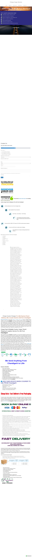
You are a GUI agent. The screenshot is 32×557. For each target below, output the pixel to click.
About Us (10, 5)
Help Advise (20, 5)
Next (2, 177)
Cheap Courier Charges (9, 316)
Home (6, 5)
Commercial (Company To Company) (6, 154)
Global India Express (22, 198)
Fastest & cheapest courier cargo (17, 319)
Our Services (15, 5)
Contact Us (24, 5)
